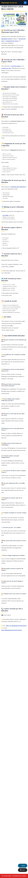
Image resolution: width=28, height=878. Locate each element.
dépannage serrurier (6, 38)
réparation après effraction (18, 186)
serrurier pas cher (6, 68)
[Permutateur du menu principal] (25, 2)
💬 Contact (22, 870)
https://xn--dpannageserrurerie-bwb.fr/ (16, 625)
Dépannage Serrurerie (9, 3)
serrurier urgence (16, 66)
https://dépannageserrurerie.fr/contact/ (11, 630)
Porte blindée (6, 215)
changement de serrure (12, 41)
